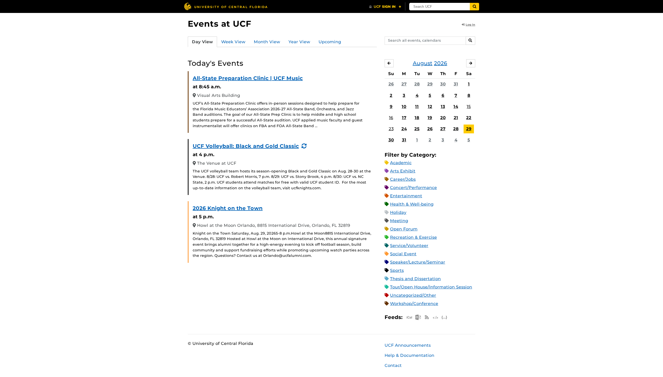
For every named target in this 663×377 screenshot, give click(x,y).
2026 (440, 63)
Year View (299, 41)
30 (443, 84)
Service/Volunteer (409, 245)
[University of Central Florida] (225, 6)
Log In (470, 24)
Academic (401, 162)
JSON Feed (444, 317)
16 (391, 117)
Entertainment (406, 195)
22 (468, 117)
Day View (202, 41)
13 (443, 106)
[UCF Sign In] (385, 6)
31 (456, 84)
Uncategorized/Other (413, 295)
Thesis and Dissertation (415, 278)
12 (430, 106)
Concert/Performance (413, 187)
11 (417, 106)
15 (469, 106)
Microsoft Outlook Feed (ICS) (418, 317)
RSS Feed (426, 317)
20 (443, 117)
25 (417, 128)
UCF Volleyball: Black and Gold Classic (246, 146)
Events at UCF (219, 24)
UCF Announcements (408, 345)
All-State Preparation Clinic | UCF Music (248, 78)
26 (391, 84)
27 (404, 84)
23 (391, 128)
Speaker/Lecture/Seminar (417, 262)
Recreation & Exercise (413, 237)
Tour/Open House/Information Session (431, 287)
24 (404, 128)
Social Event (403, 253)
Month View (267, 41)
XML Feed (435, 317)
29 (430, 84)
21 (456, 117)
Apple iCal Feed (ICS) (409, 317)
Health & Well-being (412, 204)
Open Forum (403, 229)
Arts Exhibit (402, 171)
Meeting (399, 220)
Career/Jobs (403, 179)
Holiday (398, 212)
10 (404, 106)
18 (417, 117)
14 (455, 106)
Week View (233, 41)
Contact (393, 365)
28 (417, 84)
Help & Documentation (409, 355)
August (423, 63)
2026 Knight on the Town (228, 208)
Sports (397, 270)
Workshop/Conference (414, 303)
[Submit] (474, 6)
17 (404, 117)
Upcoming (330, 41)
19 (430, 117)
